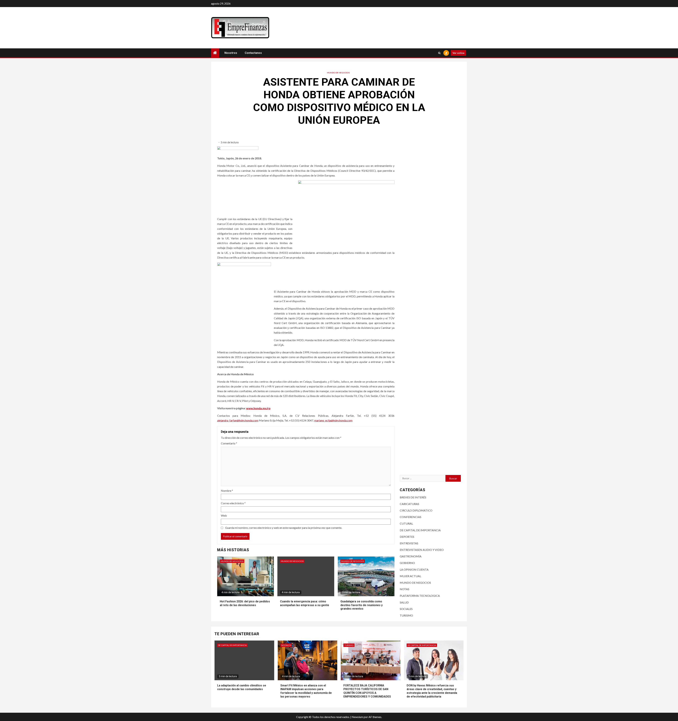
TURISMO (406, 615)
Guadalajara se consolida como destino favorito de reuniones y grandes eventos (361, 605)
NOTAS (404, 589)
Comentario (229, 443)
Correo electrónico (233, 503)
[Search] (439, 53)
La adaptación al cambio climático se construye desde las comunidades (241, 687)
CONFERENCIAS (410, 517)
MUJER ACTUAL (410, 576)
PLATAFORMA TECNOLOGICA (420, 595)
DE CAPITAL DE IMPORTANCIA (420, 530)
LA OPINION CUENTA (414, 569)
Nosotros (230, 53)
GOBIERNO (407, 562)
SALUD (404, 602)
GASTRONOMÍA (410, 556)
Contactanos (253, 53)
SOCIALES (406, 609)
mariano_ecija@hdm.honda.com (333, 420)
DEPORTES (407, 536)
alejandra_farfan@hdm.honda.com (237, 420)
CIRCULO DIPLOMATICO (416, 510)
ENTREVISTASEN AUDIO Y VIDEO (422, 549)
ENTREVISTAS (409, 543)
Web (224, 515)
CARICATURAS (409, 503)
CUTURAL (406, 523)
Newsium (357, 717)
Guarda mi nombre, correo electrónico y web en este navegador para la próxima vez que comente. (283, 527)
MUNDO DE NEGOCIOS (338, 72)
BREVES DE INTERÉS (413, 497)
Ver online (458, 52)
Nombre (227, 490)
